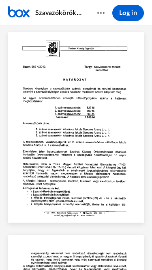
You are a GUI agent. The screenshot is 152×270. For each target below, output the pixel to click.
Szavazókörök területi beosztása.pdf (58, 13)
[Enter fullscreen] (136, 250)
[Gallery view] (121, 250)
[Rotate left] (106, 250)
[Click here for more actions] (101, 13)
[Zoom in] (90, 250)
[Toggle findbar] (16, 250)
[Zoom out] (62, 250)
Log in (128, 13)
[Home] (19, 13)
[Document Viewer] (76, 148)
